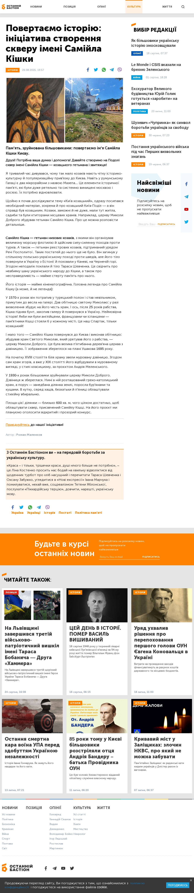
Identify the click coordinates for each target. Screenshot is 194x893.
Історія (49, 513)
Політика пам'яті (88, 513)
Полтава (7, 843)
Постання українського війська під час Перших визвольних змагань (160, 151)
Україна (17, 513)
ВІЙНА (136, 77)
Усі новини (8, 814)
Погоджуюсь (177, 885)
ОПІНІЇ (101, 6)
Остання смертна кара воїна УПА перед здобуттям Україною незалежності (32, 748)
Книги (77, 824)
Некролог (79, 834)
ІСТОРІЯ (13, 70)
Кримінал (7, 829)
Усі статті (79, 814)
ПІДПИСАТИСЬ (166, 224)
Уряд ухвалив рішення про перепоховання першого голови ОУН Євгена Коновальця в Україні (161, 642)
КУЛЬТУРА (134, 6)
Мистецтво (80, 829)
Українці (33, 513)
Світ (4, 848)
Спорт (6, 838)
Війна (5, 834)
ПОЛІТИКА (139, 111)
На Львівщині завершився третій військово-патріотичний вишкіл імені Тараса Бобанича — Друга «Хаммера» (32, 645)
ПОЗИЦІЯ (69, 6)
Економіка (8, 824)
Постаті (65, 513)
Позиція (11, 592)
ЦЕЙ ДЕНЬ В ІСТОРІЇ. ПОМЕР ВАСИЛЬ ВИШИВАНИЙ (95, 634)
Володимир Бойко (61, 834)
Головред (55, 814)
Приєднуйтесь (18, 425)
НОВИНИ (36, 6)
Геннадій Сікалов (60, 819)
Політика (7, 819)
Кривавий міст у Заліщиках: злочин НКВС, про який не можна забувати (157, 748)
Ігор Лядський (58, 838)
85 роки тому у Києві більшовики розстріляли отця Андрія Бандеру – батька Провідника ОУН (95, 753)
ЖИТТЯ (167, 6)
